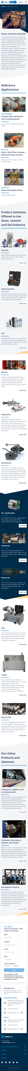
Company (7, 942)
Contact (4, 1058)
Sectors (4, 1050)
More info (23, 263)
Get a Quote (12, 2)
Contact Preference (10, 963)
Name (6, 934)
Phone (6, 949)
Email (5, 956)
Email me (16, 966)
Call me (8, 966)
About (3, 1054)
